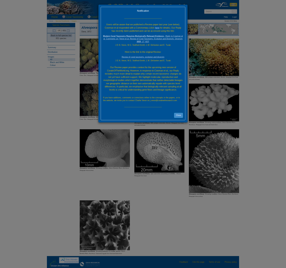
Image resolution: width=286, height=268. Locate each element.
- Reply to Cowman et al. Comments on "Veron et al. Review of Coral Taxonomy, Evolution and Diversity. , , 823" (143, 39)
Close (178, 115)
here (157, 27)
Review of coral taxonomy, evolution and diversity (143, 57)
